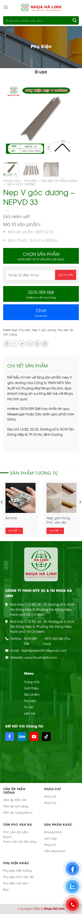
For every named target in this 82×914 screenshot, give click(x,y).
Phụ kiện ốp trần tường (59, 181)
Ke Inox (11, 518)
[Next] (72, 121)
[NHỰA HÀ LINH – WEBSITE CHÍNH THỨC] (41, 7)
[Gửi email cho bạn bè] (29, 343)
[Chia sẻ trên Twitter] (22, 343)
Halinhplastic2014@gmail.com (43, 650)
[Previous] (10, 121)
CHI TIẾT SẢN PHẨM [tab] (27, 365)
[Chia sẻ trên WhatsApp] (7, 343)
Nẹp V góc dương (21, 184)
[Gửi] (75, 20)
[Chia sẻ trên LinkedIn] (44, 343)
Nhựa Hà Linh (54, 908)
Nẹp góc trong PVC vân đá (58, 520)
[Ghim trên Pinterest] (37, 343)
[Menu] (5, 7)
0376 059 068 (30, 640)
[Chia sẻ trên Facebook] (14, 343)
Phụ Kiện (30, 181)
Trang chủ (11, 181)
